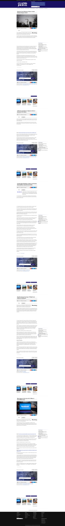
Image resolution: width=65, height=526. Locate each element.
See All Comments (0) (34, 96)
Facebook (32, 28)
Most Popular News (18, 514)
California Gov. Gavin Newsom (25, 156)
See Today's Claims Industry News (33, 510)
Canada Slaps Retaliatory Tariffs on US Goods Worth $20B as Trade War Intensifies (42, 48)
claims (30, 156)
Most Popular (22, 8)
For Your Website (34, 514)
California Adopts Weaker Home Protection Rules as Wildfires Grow (27, 132)
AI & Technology (27, 8)
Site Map (39, 525)
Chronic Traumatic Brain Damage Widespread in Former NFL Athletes (35, 104)
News (20, 156)
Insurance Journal (19, 0)
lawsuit (23, 483)
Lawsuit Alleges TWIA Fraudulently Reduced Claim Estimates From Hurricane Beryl (24, 104)
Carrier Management (39, 0)
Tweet (33, 28)
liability (32, 156)
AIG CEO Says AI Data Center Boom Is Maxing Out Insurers (38, 2)
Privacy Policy (33, 525)
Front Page (18, 8)
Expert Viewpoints (32, 8)
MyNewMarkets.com (34, 0)
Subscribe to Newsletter (23, 28)
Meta (26, 483)
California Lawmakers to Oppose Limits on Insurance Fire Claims (42, 46)
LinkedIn (34, 28)
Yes (33, 142)
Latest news (18, 513)
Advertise (42, 514)
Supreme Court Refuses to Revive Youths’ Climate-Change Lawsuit (42, 44)
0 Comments (23, 303)
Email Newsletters (34, 513)
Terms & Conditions (36, 525)
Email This (19, 28)
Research (37, 8)
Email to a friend (30, 28)
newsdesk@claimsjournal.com (26, 157)
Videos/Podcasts (41, 8)
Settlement (28, 483)
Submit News (42, 513)
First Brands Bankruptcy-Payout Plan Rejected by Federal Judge (29, 104)
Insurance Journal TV (23, 0)
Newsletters (45, 8)
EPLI (22, 371)
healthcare (25, 371)
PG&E (33, 156)
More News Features (35, 106)
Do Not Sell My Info (35, 518)
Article (19, 30)
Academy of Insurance (29, 0)
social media (31, 483)
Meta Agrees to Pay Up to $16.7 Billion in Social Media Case (18, 104)
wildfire (35, 156)
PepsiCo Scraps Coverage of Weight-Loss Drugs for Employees (43, 335)
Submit (33, 78)
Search (38, 6)
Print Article (36, 28)
